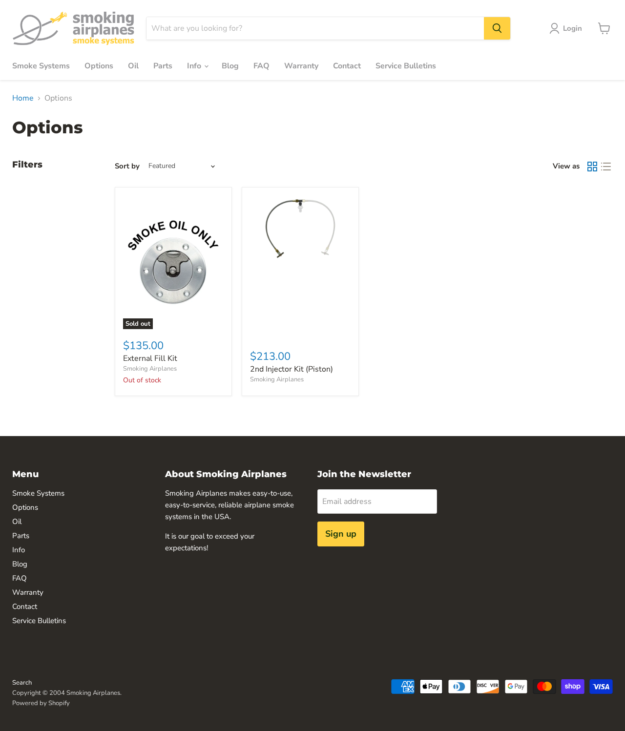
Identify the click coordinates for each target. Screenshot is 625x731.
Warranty (301, 66)
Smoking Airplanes (150, 368)
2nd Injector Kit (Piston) (291, 369)
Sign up (340, 534)
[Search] (497, 28)
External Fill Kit (150, 358)
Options (98, 66)
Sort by (127, 166)
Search (22, 682)
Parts (162, 66)
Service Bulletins (405, 66)
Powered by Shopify (41, 703)
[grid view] (592, 166)
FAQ (261, 66)
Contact (347, 66)
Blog (230, 66)
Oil (133, 66)
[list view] (606, 166)
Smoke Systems (41, 66)
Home (23, 98)
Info (195, 66)
